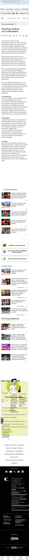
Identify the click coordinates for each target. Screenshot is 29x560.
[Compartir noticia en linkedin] (26, 35)
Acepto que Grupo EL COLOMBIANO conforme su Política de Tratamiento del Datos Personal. (14, 424)
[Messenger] (14, 35)
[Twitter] (20, 35)
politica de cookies (18, 3)
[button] (26, 200)
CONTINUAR (24, 2)
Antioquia (6, 425)
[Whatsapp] (17, 35)
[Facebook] (23, 35)
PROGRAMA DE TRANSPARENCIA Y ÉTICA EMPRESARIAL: (17, 502)
